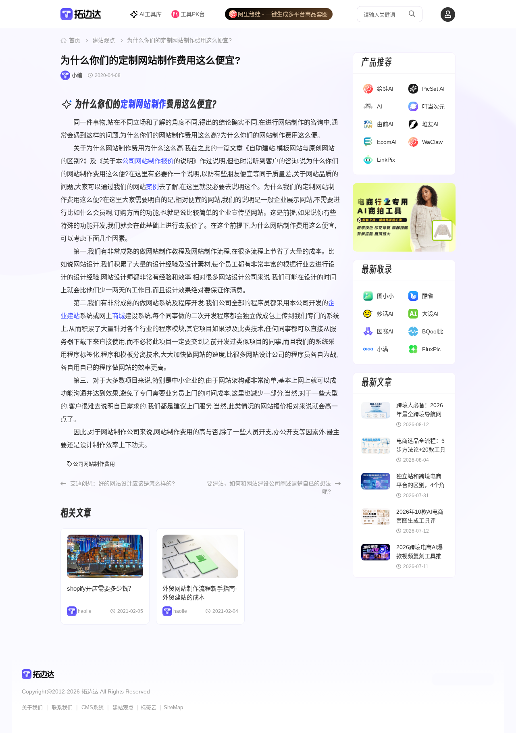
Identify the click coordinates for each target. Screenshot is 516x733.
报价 (167, 161)
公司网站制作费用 (94, 464)
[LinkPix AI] (368, 161)
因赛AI (385, 331)
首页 (74, 40)
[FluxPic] (413, 351)
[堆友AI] (413, 126)
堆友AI (430, 124)
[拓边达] (80, 17)
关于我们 (32, 707)
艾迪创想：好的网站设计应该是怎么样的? (122, 483)
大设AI (430, 313)
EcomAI (387, 142)
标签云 (148, 707)
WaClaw (432, 142)
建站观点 (103, 40)
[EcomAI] (368, 143)
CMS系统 (92, 707)
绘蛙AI (385, 88)
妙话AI (385, 313)
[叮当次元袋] (413, 108)
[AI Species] (368, 108)
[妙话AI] (368, 315)
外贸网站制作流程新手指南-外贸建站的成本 (200, 556)
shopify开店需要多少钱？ (105, 556)
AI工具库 (150, 14)
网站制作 (150, 104)
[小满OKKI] (368, 351)
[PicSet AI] (413, 90)
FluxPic (431, 349)
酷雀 (427, 296)
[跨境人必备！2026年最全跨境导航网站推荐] (375, 410)
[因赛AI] (368, 333)
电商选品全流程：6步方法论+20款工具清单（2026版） (420, 449)
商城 (118, 315)
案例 (152, 186)
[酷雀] (413, 297)
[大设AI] (413, 315)
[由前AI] (368, 126)
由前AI (385, 124)
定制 (127, 104)
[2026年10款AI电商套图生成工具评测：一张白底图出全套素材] (375, 516)
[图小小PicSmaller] (368, 297)
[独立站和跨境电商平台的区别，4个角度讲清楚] (375, 481)
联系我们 (62, 707)
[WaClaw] (413, 143)
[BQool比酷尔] (413, 333)
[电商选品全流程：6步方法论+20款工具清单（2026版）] (375, 445)
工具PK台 (193, 14)
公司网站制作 (141, 161)
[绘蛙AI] (368, 90)
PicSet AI (433, 88)
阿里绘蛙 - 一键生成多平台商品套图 (283, 14)
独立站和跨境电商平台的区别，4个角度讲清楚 (420, 485)
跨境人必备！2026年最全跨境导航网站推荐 (419, 414)
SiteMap (173, 707)
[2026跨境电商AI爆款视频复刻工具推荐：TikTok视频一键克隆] (375, 552)
